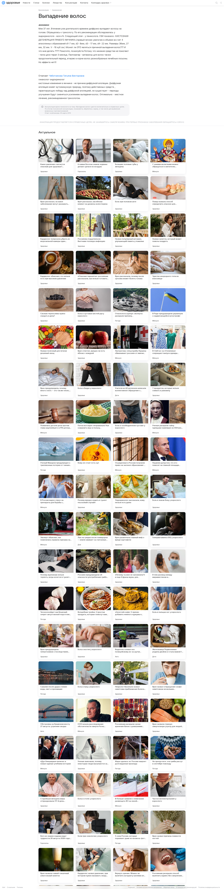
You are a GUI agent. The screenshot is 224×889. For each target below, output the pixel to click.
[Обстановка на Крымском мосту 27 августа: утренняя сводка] (56, 716)
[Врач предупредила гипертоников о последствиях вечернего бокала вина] (56, 641)
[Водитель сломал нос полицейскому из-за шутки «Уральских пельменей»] (130, 641)
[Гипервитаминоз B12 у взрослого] (168, 529)
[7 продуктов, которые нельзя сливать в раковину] (168, 380)
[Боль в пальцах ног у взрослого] (168, 604)
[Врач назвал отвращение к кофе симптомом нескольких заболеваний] (168, 678)
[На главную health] (12, 3)
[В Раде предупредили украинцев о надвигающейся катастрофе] (168, 305)
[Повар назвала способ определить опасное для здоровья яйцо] (168, 193)
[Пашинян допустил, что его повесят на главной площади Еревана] (168, 454)
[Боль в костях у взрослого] (93, 641)
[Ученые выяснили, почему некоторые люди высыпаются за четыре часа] (93, 753)
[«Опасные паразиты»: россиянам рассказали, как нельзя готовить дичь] (93, 268)
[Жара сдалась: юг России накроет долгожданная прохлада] (130, 753)
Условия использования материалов (149, 887)
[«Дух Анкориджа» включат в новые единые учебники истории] (56, 753)
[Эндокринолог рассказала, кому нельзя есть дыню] (130, 492)
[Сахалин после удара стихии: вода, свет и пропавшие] (56, 678)
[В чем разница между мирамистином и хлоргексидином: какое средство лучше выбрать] (168, 566)
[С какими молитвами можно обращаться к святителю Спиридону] (168, 156)
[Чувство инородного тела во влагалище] (168, 268)
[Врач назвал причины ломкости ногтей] (168, 828)
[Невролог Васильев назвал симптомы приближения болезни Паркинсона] (130, 678)
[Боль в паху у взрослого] (93, 678)
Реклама (20, 887)
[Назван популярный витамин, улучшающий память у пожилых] (130, 231)
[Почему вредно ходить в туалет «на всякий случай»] (93, 492)
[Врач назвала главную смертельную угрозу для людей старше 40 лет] (168, 716)
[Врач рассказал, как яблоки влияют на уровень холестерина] (93, 193)
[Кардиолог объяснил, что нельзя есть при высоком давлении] (56, 268)
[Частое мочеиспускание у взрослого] (168, 790)
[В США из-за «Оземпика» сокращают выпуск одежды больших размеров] (168, 342)
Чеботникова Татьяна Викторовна (66, 76)
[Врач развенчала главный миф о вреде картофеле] (130, 529)
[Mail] (3, 3)
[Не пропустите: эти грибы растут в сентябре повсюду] (168, 753)
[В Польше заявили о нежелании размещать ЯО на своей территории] (130, 790)
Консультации (43, 10)
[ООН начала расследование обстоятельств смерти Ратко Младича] (93, 716)
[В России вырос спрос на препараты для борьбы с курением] (56, 492)
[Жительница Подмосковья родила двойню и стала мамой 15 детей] (168, 641)
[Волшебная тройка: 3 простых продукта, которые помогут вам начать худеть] (93, 604)
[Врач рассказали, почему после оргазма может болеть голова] (130, 268)
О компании (11, 887)
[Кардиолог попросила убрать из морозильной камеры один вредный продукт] (56, 231)
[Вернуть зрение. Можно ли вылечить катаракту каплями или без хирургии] (130, 865)
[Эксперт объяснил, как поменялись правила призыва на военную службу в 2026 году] (56, 529)
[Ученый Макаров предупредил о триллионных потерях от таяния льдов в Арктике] (56, 454)
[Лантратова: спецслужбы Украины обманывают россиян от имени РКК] (130, 342)
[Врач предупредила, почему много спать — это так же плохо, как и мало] (56, 380)
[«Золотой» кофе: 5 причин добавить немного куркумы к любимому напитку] (130, 604)
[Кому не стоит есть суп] (93, 454)
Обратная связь (168, 887)
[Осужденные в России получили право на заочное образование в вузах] (130, 454)
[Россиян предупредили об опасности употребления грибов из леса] (93, 566)
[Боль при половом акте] (130, 193)
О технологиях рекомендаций (186, 887)
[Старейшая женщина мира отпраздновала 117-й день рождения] (56, 790)
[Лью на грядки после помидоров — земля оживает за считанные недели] (93, 529)
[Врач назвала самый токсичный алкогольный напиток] (56, 865)
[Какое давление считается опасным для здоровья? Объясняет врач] (56, 156)
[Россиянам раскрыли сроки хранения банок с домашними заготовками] (130, 716)
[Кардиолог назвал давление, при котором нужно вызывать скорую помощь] (93, 865)
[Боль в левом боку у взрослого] (168, 492)
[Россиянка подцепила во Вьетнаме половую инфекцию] (93, 231)
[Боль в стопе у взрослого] (93, 790)
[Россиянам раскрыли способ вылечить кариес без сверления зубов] (168, 865)
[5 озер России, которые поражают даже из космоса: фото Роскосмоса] (130, 828)
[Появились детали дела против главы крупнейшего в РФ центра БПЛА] (56, 417)
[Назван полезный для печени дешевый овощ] (56, 342)
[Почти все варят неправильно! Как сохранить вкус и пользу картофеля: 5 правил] (93, 417)
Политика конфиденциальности (209, 887)
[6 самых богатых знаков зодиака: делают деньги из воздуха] (93, 156)
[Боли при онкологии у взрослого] (93, 828)
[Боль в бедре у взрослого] (93, 380)
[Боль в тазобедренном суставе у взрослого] (130, 417)
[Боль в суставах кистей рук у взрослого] (93, 305)
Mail (3, 887)
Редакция (131, 887)
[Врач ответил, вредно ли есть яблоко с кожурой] (93, 342)
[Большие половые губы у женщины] (130, 156)
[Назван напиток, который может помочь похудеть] (168, 231)
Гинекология (57, 10)
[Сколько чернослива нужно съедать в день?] (56, 305)
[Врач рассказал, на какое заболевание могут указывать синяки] (56, 193)
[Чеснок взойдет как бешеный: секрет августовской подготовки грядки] (56, 604)
